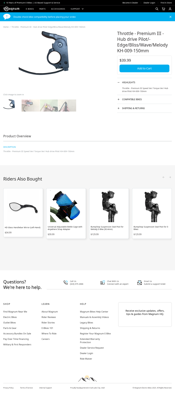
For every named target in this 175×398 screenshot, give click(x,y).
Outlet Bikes (9, 322)
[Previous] (163, 177)
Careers (46, 339)
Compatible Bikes (132, 99)
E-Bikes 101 (47, 328)
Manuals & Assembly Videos (94, 317)
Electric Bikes (10, 317)
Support (75, 9)
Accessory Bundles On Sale (17, 333)
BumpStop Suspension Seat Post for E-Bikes (151, 228)
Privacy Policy (8, 388)
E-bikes (30, 9)
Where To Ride (49, 333)
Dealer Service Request (92, 347)
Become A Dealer (130, 2)
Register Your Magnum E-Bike (95, 333)
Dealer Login (149, 2)
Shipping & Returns (133, 108)
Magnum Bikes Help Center (94, 311)
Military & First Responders (17, 344)
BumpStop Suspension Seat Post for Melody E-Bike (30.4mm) (107, 228)
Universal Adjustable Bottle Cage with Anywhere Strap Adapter (65, 228)
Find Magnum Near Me (15, 311)
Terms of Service (26, 388)
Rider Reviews (49, 317)
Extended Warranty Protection (90, 341)
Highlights (128, 82)
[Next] (170, 177)
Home (6, 27)
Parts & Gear (10, 328)
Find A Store (166, 2)
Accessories (58, 9)
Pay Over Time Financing (16, 339)
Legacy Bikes (86, 322)
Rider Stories (48, 322)
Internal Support (45, 388)
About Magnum (50, 311)
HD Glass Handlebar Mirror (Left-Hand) (22, 227)
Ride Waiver (86, 358)
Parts (42, 9)
